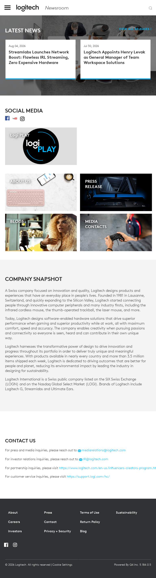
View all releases (134, 29)
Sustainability (126, 512)
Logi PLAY (20, 135)
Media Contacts (96, 224)
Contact (50, 522)
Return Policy (90, 522)
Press (48, 512)
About (13, 512)
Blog (83, 531)
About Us (20, 181)
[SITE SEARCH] (150, 8)
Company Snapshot (33, 279)
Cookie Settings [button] (62, 564)
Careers (14, 522)
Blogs (17, 221)
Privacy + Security (57, 531)
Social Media (24, 111)
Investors (15, 531)
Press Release (93, 184)
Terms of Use (89, 512)
